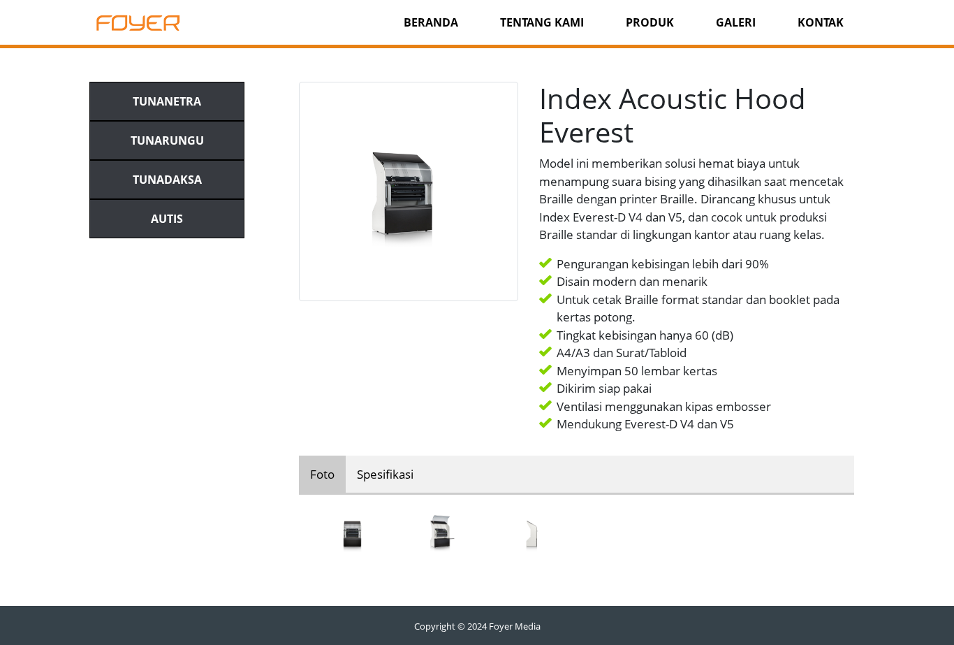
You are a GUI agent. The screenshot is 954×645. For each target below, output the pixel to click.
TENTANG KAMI (542, 22)
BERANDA (431, 22)
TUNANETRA (167, 101)
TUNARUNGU (167, 140)
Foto (322, 474)
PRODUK (650, 22)
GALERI (736, 22)
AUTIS (167, 218)
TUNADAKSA (167, 179)
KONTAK (821, 22)
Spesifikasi (385, 474)
